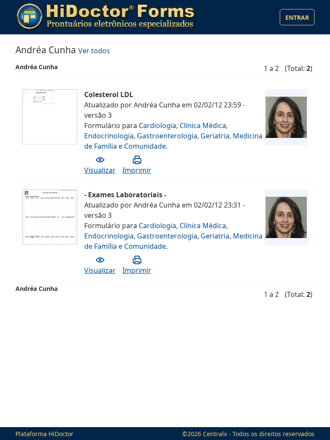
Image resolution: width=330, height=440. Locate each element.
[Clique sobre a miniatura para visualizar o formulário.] (50, 96)
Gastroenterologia (167, 136)
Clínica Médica (203, 125)
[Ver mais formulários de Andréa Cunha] (286, 117)
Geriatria (215, 136)
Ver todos (94, 50)
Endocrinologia (109, 136)
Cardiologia (157, 125)
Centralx (215, 434)
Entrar (297, 17)
